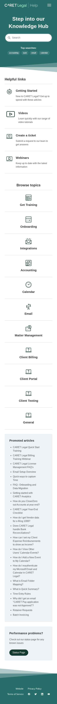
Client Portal (28, 378)
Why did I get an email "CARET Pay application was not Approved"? (26, 602)
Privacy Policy (35, 688)
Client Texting (28, 400)
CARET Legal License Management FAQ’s (24, 465)
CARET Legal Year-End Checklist (25, 511)
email (33, 53)
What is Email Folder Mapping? (23, 583)
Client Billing (28, 357)
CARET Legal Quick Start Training (26, 449)
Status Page (18, 652)
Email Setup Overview (24, 472)
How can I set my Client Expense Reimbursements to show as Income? (26, 541)
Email (28, 313)
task (25, 53)
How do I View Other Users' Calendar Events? (26, 551)
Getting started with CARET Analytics (23, 495)
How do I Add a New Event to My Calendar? (27, 559)
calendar (44, 53)
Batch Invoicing (21, 615)
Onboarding (28, 226)
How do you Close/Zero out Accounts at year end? (26, 503)
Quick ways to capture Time (24, 478)
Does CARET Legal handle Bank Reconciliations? (23, 529)
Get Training (28, 204)
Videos (23, 113)
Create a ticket (26, 135)
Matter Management (28, 335)
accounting (13, 53)
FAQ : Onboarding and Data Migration (24, 486)
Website (19, 688)
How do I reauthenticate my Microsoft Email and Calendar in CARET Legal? (25, 570)
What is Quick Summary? (26, 589)
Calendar (28, 291)
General (28, 422)
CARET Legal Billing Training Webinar (24, 457)
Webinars (22, 157)
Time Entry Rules (22, 594)
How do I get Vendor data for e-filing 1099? (26, 519)
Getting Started (26, 90)
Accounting (29, 270)
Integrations (28, 248)
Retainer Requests (22, 610)
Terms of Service (15, 694)
